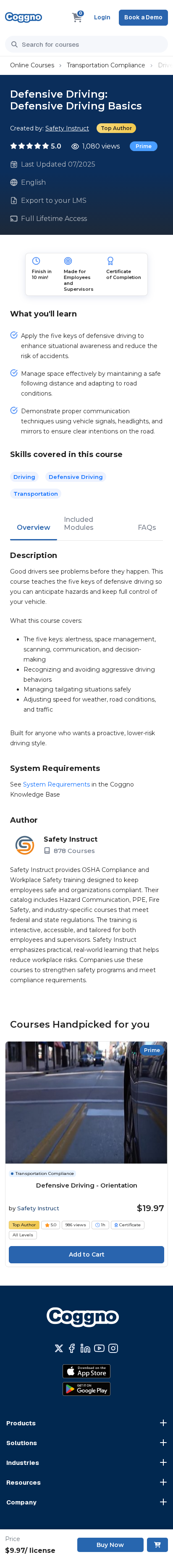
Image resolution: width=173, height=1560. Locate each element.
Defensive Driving (76, 476)
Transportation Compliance (106, 65)
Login (102, 17)
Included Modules (79, 524)
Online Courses (32, 65)
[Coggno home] (23, 17)
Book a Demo (143, 17)
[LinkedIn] (85, 1348)
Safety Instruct (67, 128)
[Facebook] (71, 1348)
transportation (35, 493)
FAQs (147, 528)
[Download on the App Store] (86, 1371)
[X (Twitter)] (59, 1348)
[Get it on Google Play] (86, 1389)
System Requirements (56, 784)
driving (24, 476)
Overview (33, 528)
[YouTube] (99, 1348)
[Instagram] (113, 1348)
